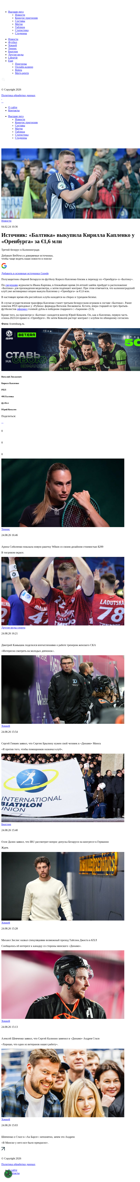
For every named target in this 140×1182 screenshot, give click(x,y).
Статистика (22, 30)
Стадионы (21, 33)
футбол (5, 403)
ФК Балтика (7, 396)
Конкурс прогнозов (26, 17)
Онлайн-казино (24, 66)
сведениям (11, 285)
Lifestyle (13, 57)
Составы (20, 21)
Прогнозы (21, 63)
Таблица (20, 27)
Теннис (12, 48)
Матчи (19, 24)
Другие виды (16, 54)
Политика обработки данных (18, 95)
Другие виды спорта (13, 627)
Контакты (14, 110)
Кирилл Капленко (10, 383)
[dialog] (8, 1174)
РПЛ (3, 389)
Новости (20, 14)
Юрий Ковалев (8, 409)
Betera (18, 70)
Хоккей (12, 45)
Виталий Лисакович (11, 376)
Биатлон (13, 51)
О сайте (12, 107)
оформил (22, 309)
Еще (10, 60)
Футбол (12, 42)
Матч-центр (22, 73)
